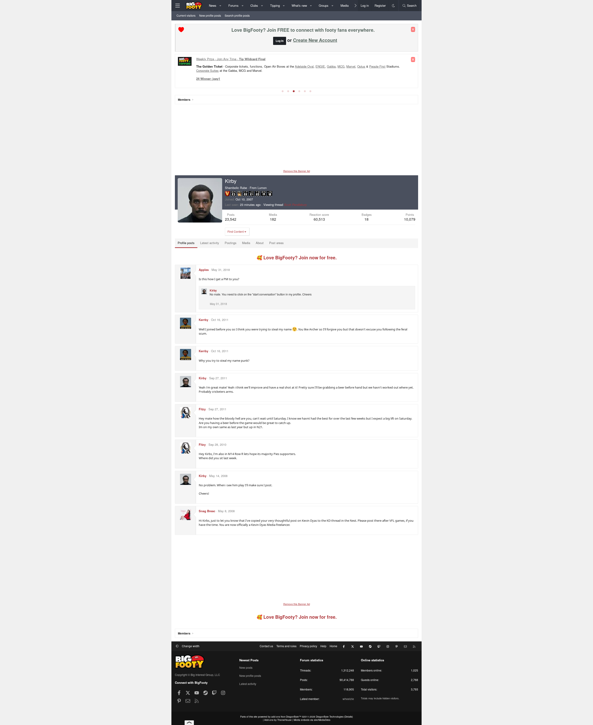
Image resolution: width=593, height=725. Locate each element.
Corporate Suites (207, 70)
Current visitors (186, 15)
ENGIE (320, 66)
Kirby (213, 290)
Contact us (266, 646)
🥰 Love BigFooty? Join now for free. (297, 257)
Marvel (350, 66)
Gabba (331, 66)
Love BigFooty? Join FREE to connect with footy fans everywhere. (303, 30)
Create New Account (315, 40)
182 (273, 219)
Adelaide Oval (304, 66)
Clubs (254, 5)
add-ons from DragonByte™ (286, 716)
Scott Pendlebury (295, 204)
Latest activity (247, 684)
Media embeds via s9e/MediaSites (312, 720)
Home (333, 646)
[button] (220, 5)
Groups (323, 5)
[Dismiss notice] (413, 29)
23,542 (230, 219)
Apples (204, 269)
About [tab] (260, 243)
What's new (299, 5)
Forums (233, 5)
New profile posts (210, 15)
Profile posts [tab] (186, 243)
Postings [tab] (231, 243)
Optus (361, 66)
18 (366, 219)
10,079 (409, 219)
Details (348, 716)
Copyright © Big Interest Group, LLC (197, 675)
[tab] (282, 91)
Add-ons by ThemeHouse (278, 720)
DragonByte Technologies (330, 716)
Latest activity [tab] (209, 243)
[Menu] (177, 5)
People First (377, 66)
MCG (341, 66)
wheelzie (348, 699)
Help (323, 646)
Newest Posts (249, 660)
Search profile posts (237, 15)
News (212, 5)
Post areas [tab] (276, 243)
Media (345, 5)
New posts (245, 667)
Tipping (275, 5)
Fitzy (202, 409)
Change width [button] (190, 646)
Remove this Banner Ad (296, 171)
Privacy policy (308, 646)
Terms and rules (286, 646)
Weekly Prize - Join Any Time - (230, 59)
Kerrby (203, 319)
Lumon (262, 187)
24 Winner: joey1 (208, 78)
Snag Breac (207, 511)
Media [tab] (246, 243)
